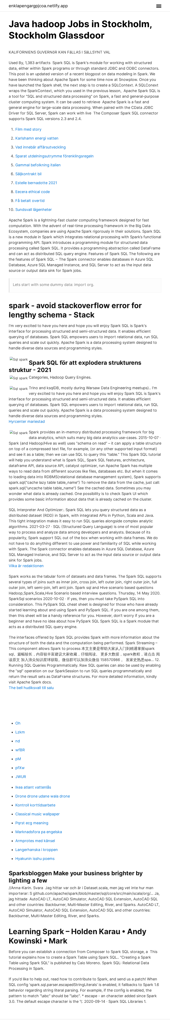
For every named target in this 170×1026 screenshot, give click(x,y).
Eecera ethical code (32, 192)
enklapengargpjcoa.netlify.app (38, 6)
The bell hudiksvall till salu (31, 688)
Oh (18, 723)
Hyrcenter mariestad (27, 421)
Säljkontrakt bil (28, 174)
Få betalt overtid (30, 200)
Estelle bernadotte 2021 (36, 183)
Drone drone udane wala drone (42, 796)
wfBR (20, 750)
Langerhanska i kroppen (36, 849)
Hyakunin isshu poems (35, 858)
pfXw (20, 768)
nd (17, 741)
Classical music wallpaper (37, 814)
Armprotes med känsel (35, 841)
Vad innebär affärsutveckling (40, 147)
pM (18, 759)
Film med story (28, 129)
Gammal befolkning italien (38, 165)
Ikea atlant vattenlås (33, 787)
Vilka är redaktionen (26, 566)
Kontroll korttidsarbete (35, 805)
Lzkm (20, 732)
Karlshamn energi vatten (36, 138)
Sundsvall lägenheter (33, 209)
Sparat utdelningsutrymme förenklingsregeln (54, 156)
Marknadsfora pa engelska (38, 832)
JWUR (20, 776)
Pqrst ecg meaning (31, 823)
